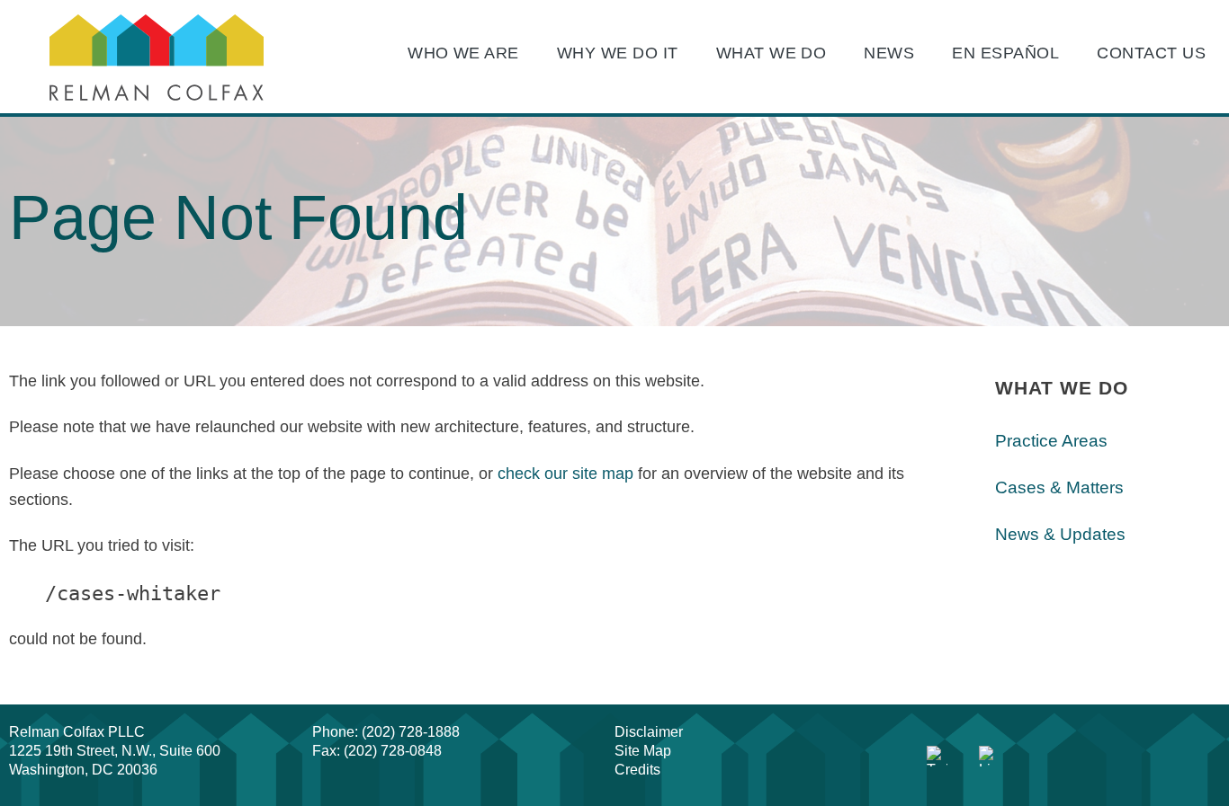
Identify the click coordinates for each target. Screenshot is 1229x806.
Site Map (642, 750)
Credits (637, 769)
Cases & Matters (1059, 487)
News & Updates (1060, 534)
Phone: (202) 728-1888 (386, 732)
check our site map (565, 474)
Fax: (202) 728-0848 (377, 750)
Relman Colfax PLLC (77, 732)
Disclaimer (648, 732)
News (889, 53)
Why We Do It (617, 53)
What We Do (771, 53)
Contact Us (1151, 53)
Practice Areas (1051, 440)
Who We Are (463, 53)
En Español (1005, 53)
